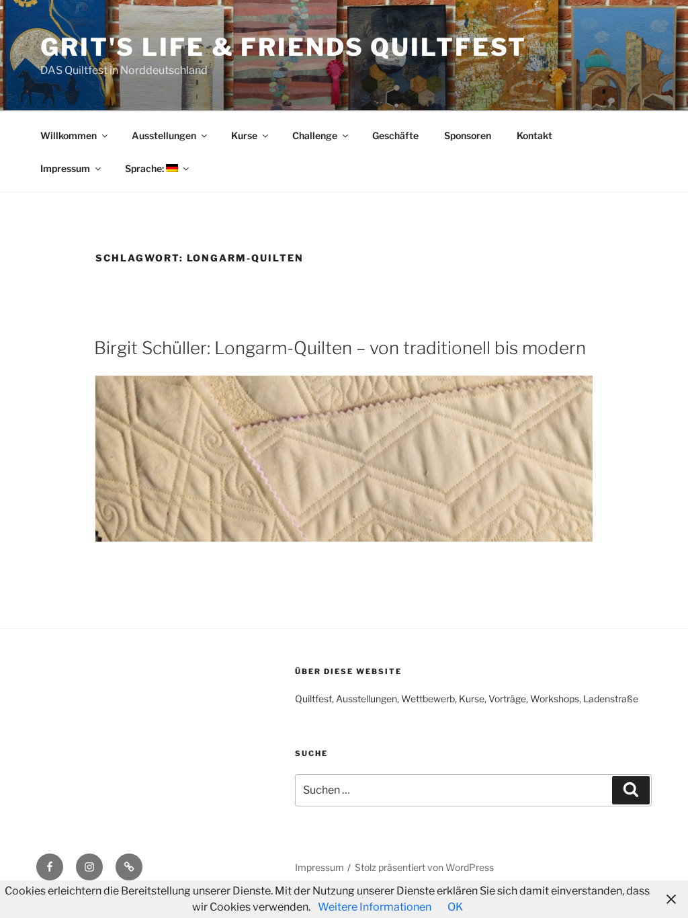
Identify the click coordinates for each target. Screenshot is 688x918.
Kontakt (534, 135)
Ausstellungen (164, 135)
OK (455, 907)
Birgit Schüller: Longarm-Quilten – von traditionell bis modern (340, 347)
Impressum (65, 168)
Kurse (244, 135)
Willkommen (68, 135)
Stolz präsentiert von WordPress (424, 867)
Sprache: (145, 168)
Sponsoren (467, 135)
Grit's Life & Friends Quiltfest (283, 47)
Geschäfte (395, 135)
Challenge (314, 135)
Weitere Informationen (374, 907)
